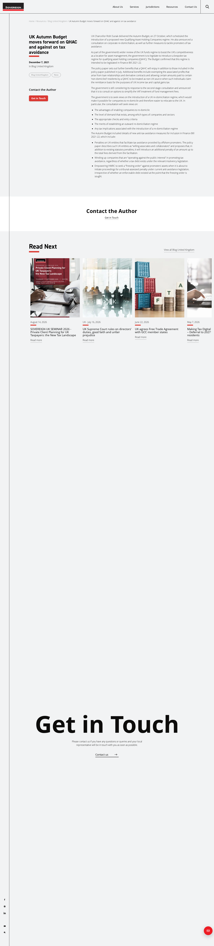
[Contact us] (208, 930)
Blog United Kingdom (57, 21)
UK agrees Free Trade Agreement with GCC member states (156, 330)
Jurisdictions (152, 6)
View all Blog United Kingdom (179, 249)
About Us (118, 6)
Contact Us (191, 6)
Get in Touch (38, 98)
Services (134, 6)
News (56, 75)
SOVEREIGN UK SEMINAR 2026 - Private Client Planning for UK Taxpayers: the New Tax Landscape (53, 332)
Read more (36, 340)
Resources (172, 6)
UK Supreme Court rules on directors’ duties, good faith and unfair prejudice (107, 332)
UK (84, 322)
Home (32, 21)
